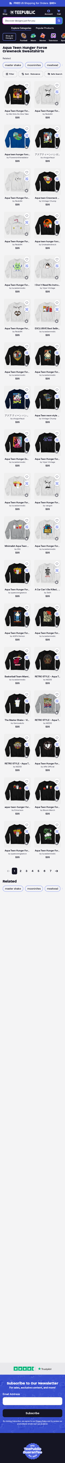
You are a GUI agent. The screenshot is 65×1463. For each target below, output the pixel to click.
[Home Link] (22, 12)
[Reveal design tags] (26, 103)
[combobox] (29, 20)
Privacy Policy (41, 1421)
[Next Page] (56, 871)
